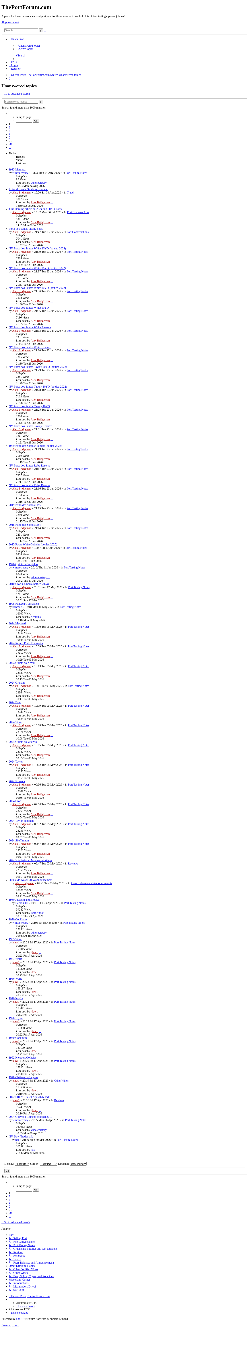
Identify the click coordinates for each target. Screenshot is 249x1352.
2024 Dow (15, 702)
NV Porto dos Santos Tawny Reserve (30, 426)
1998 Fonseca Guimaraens (24, 603)
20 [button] (10, 143)
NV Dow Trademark (21, 1136)
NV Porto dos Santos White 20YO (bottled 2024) (37, 248)
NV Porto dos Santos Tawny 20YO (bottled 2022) (38, 366)
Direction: (64, 1163)
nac (17, 1139)
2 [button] (9, 127)
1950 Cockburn (18, 1037)
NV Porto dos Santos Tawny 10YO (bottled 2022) (38, 386)
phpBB (20, 1318)
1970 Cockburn (18, 919)
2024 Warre (15, 722)
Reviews (73, 863)
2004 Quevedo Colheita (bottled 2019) (31, 1116)
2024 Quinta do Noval (22, 662)
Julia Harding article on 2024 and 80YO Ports (35, 209)
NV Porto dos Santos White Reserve (30, 327)
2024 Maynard (17, 623)
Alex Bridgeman (21, 192)
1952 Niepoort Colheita (22, 1057)
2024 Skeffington (19, 840)
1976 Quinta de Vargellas (23, 564)
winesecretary (20, 172)
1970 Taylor (16, 1018)
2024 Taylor (16, 761)
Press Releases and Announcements (91, 883)
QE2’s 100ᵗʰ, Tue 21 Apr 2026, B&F (30, 1097)
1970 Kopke (16, 998)
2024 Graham (17, 682)
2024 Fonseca (17, 781)
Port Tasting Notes (76, 172)
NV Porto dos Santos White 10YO (29, 307)
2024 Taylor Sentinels (21, 820)
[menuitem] (28, 45)
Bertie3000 (21, 903)
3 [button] (9, 130)
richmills (17, 606)
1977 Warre (15, 958)
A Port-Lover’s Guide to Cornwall (28, 189)
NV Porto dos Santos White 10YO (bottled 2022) (37, 268)
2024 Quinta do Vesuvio (23, 741)
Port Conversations (78, 212)
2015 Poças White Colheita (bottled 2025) (33, 544)
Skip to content (10, 22)
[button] (10, 113)
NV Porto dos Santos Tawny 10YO (29, 406)
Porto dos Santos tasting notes (26, 228)
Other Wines (61, 1080)
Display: (9, 1163)
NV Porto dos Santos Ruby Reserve (29, 465)
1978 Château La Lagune (23, 1077)
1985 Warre (15, 939)
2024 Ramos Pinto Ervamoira (26, 643)
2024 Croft (15, 801)
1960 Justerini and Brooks (24, 899)
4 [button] (9, 134)
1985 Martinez (17, 169)
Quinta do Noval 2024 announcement (30, 879)
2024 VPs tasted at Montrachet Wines (30, 860)
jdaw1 (16, 942)
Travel (70, 192)
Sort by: (35, 1163)
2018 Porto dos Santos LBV (25, 524)
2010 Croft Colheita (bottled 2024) (29, 583)
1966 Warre (15, 978)
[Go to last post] (48, 182)
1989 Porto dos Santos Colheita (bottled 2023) (35, 445)
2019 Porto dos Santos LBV (25, 505)
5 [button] (9, 137)
